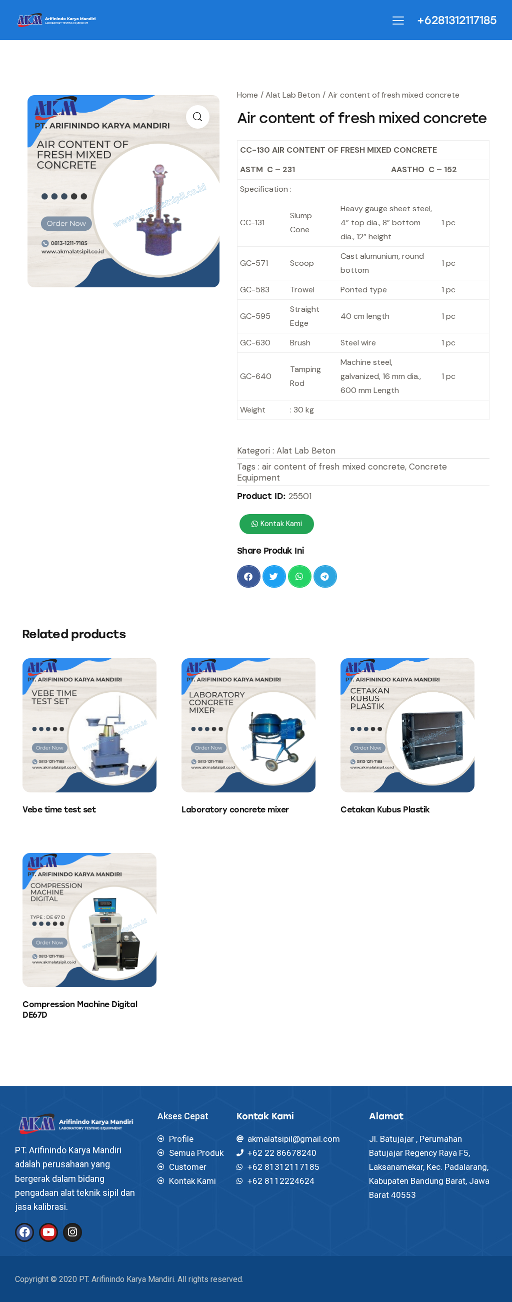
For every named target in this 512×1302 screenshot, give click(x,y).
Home (247, 95)
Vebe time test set (59, 809)
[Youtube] (48, 1232)
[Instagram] (72, 1232)
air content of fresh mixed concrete (333, 466)
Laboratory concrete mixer (235, 809)
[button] (248, 576)
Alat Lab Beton (293, 95)
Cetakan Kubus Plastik (385, 809)
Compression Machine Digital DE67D (79, 1010)
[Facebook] (24, 1232)
